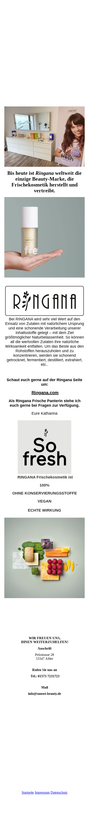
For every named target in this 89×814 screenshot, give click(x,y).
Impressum (42, 792)
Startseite (28, 792)
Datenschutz (59, 792)
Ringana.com (45, 392)
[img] (44, 81)
